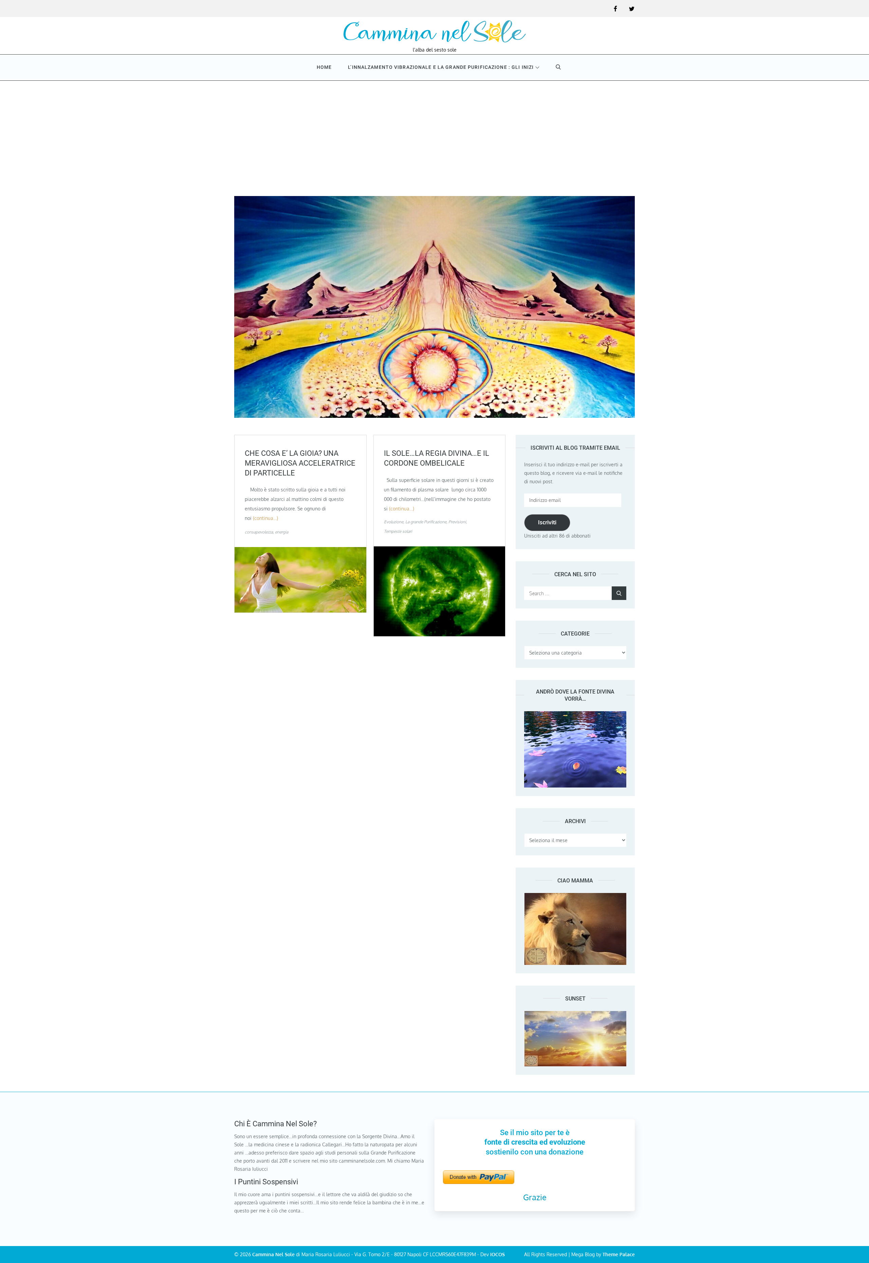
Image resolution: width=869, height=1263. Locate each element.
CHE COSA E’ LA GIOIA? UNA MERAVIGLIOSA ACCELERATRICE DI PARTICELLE (300, 463)
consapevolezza (259, 532)
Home (324, 67)
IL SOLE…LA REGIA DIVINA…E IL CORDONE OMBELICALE (436, 458)
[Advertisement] (434, 131)
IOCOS (497, 1254)
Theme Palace (619, 1254)
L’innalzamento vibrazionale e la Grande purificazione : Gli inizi (441, 67)
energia (281, 532)
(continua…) (265, 518)
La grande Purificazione (425, 521)
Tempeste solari (398, 531)
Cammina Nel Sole (273, 1254)
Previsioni (457, 521)
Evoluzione (393, 521)
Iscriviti (547, 522)
